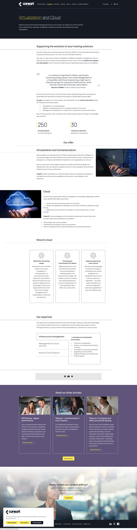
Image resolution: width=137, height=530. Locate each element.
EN (115, 4)
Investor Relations (83, 4)
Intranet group (67, 524)
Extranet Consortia (77, 524)
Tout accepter (37, 523)
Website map (87, 524)
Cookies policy (58, 524)
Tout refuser (24, 523)
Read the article (27, 442)
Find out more (68, 458)
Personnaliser (12, 523)
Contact (74, 4)
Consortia (57, 4)
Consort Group (41, 4)
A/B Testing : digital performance (30, 419)
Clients (63, 4)
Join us (68, 4)
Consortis (50, 4)
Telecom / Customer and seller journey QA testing (100, 419)
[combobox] (107, 4)
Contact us (68, 498)
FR (117, 4)
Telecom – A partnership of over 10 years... (67, 419)
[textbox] (107, 4)
